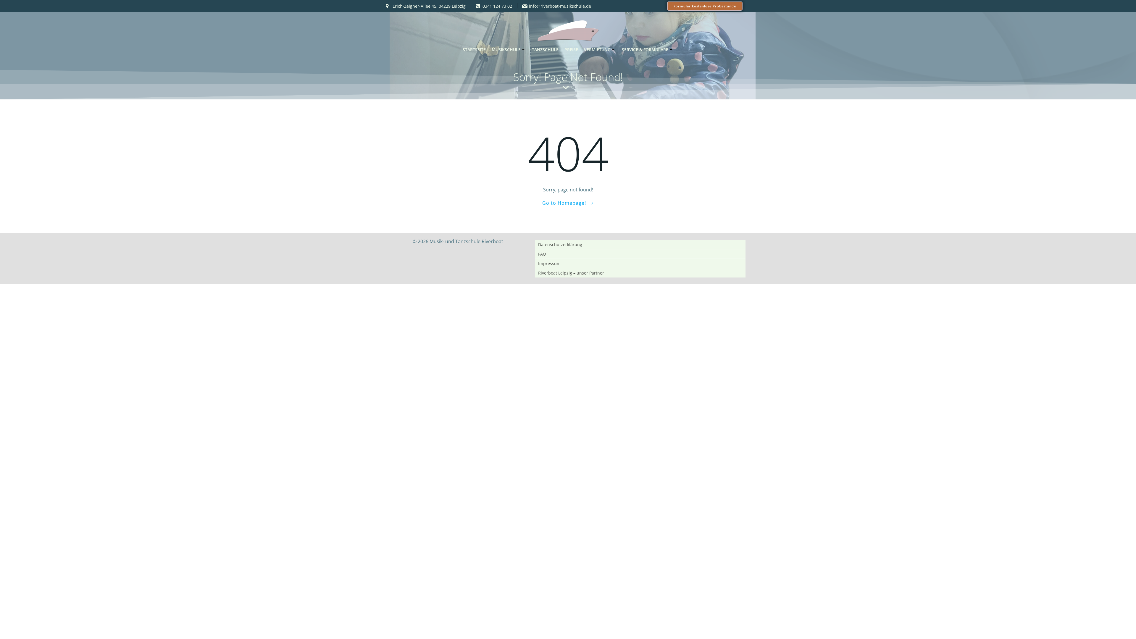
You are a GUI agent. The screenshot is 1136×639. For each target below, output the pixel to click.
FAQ (542, 254)
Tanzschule (545, 49)
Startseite (474, 49)
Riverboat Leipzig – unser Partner (571, 273)
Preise (571, 49)
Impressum (549, 263)
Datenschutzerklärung (560, 244)
